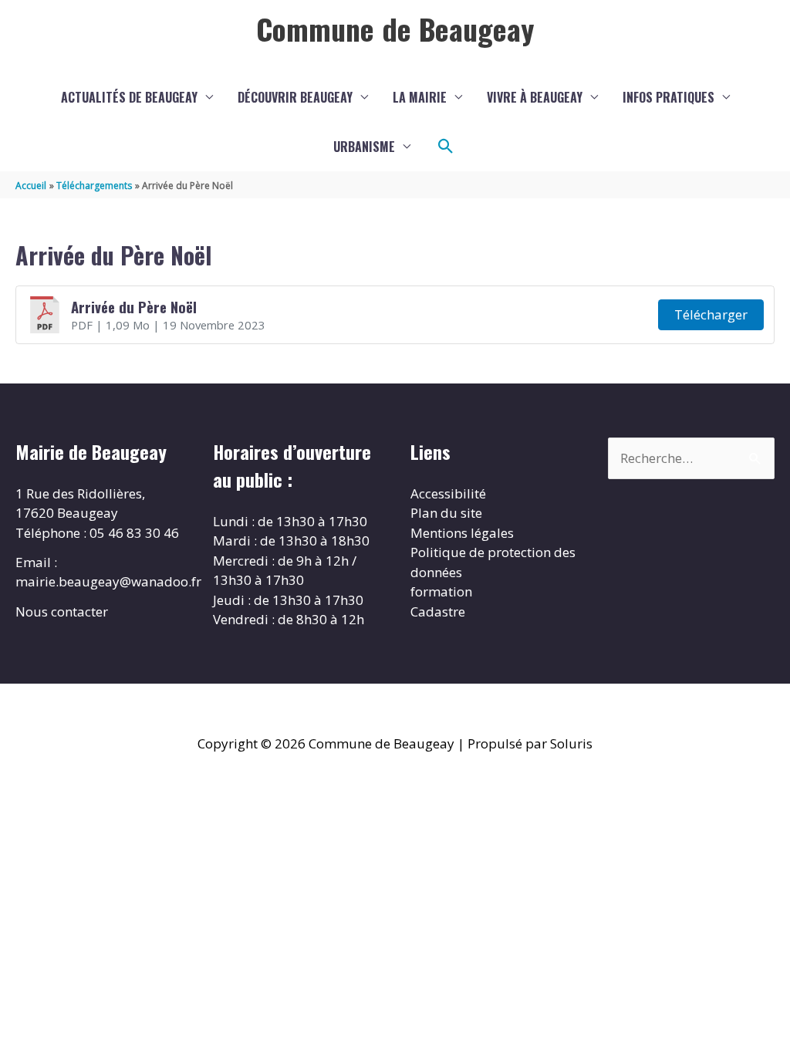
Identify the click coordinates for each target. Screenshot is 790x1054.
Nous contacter (61, 611)
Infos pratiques (668, 97)
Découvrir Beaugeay (295, 97)
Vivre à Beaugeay (534, 97)
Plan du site (446, 513)
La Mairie (420, 97)
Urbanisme (364, 146)
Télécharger (711, 314)
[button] (446, 147)
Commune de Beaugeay (395, 28)
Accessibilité (448, 493)
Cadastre (437, 611)
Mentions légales (462, 533)
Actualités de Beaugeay (129, 97)
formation (441, 591)
